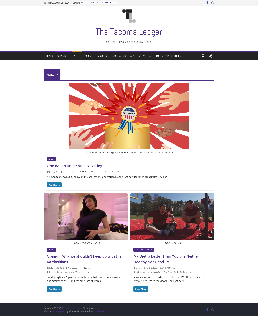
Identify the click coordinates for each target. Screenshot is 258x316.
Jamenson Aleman (70, 172)
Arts (76, 55)
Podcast (88, 55)
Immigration (99, 172)
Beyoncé (52, 272)
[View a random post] (210, 55)
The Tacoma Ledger (129, 31)
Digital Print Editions (168, 55)
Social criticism (83, 272)
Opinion (61, 55)
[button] (67, 55)
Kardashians (62, 272)
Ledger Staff (158, 268)
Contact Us (119, 55)
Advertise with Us (140, 55)
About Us (103, 55)
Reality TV (109, 172)
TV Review (187, 272)
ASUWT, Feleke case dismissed (95, 2)
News (49, 55)
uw (115, 172)
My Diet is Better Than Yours (161, 272)
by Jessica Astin (142, 272)
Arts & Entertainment (144, 250)
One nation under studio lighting (74, 165)
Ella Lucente (73, 268)
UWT (119, 172)
